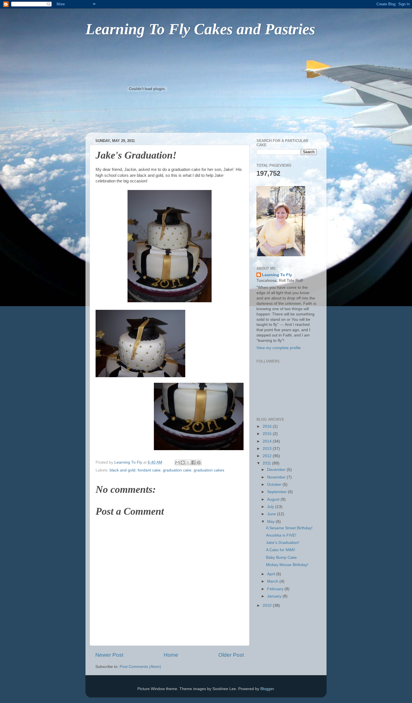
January (275, 596)
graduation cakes (209, 470)
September (277, 492)
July (271, 507)
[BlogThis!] (183, 462)
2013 (268, 448)
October (275, 484)
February (275, 589)
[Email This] (177, 462)
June (272, 514)
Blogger (267, 689)
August (274, 499)
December (277, 470)
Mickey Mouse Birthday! (287, 565)
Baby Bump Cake (281, 557)
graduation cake (177, 470)
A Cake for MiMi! (280, 550)
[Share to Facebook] (193, 462)
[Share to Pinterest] (199, 462)
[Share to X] (188, 462)
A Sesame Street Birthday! (289, 528)
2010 (268, 605)
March (273, 581)
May (271, 521)
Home (171, 655)
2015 (268, 434)
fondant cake (149, 470)
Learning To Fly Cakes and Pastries (200, 29)
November (277, 477)
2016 (268, 426)
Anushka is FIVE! (281, 535)
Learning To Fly (277, 275)
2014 (268, 441)
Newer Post (109, 655)
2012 (268, 456)
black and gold (122, 470)
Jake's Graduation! (282, 543)
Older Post (231, 655)
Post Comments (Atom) (140, 667)
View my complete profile (278, 348)
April (271, 574)
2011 (267, 463)
